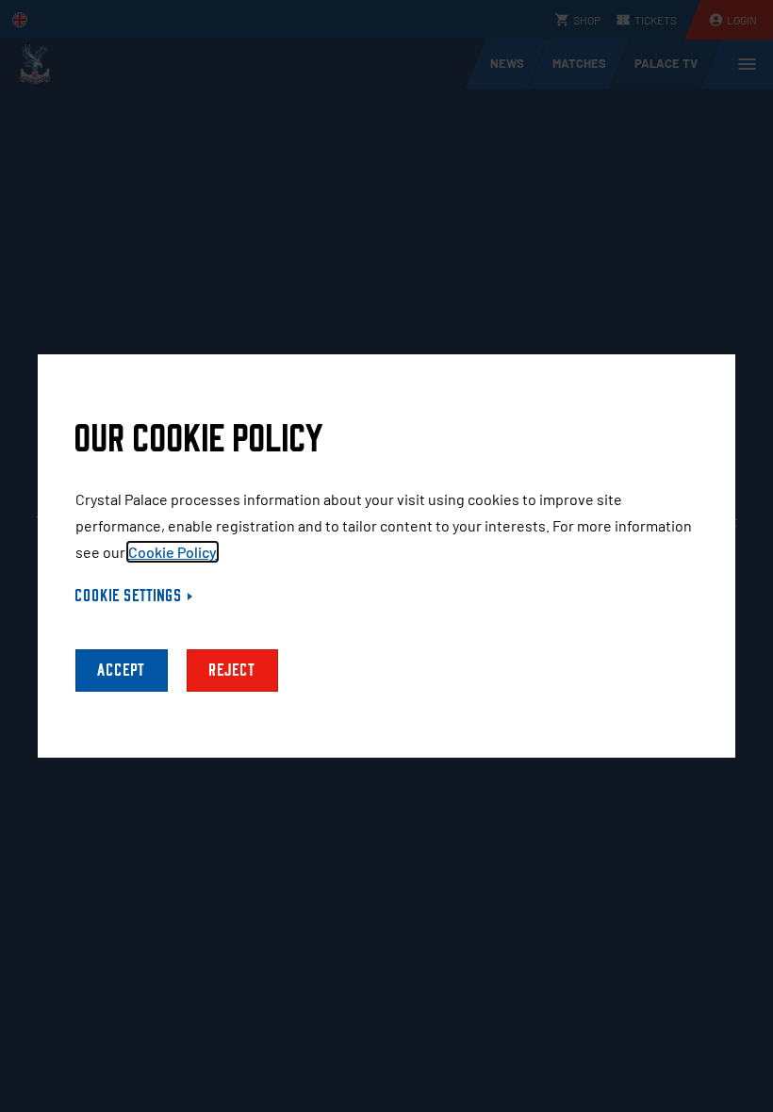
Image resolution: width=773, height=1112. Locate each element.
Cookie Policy (172, 552)
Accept (121, 670)
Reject (232, 670)
